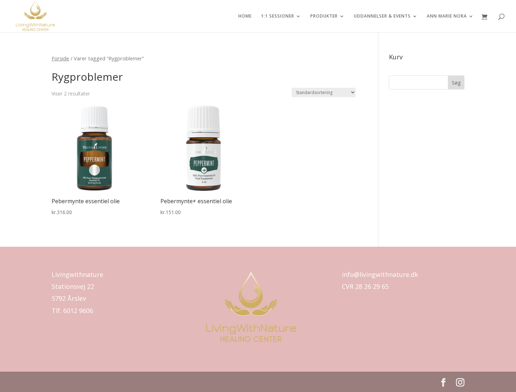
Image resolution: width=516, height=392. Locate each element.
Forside (60, 58)
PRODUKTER (324, 16)
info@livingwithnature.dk (380, 274)
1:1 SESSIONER (277, 16)
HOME (245, 16)
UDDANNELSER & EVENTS (382, 16)
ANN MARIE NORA (447, 16)
